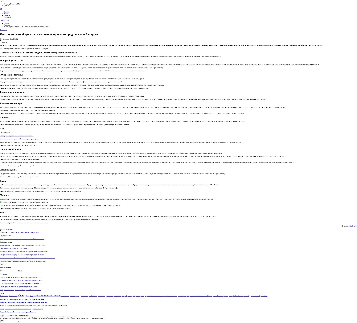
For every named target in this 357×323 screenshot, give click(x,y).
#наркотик (184, 296)
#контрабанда (122, 296)
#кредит (132, 296)
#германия (66, 296)
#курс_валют (137, 296)
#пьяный (231, 296)
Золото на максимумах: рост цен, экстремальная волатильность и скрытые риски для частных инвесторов (33, 305)
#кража (128, 296)
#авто (6, 296)
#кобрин (116, 296)
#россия (240, 296)
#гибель (72, 296)
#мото (166, 296)
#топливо (256, 296)
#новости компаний (202, 296)
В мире (6, 13)
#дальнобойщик (83, 296)
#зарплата (101, 296)
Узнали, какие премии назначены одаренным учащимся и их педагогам (22, 245)
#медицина (147, 296)
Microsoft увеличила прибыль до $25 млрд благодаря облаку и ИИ (22, 299)
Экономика (7, 17)
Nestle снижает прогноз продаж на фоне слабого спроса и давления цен (23, 302)
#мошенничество (172, 296)
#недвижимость (191, 296)
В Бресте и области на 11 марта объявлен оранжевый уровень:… (20, 277)
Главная (6, 12)
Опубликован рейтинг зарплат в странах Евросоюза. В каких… (20, 283)
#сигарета (245, 296)
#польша (220, 296)
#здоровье (106, 296)
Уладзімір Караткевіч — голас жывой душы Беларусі (18, 312)
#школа (265, 296)
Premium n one (4, 20)
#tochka (2, 296)
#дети (89, 296)
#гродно (77, 296)
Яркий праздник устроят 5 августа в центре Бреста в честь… (19, 286)
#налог (180, 296)
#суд (249, 296)
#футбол (261, 296)
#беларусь (3, 229)
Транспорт (3, 30)
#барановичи (13, 296)
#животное (94, 296)
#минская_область (160, 296)
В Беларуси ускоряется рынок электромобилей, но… (16, 136)
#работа (235, 296)
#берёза (31, 296)
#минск (152, 296)
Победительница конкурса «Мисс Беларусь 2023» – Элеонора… (20, 290)
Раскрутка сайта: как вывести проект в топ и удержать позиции (21, 309)
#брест (37, 295)
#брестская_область (51, 295)
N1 (1, 9)
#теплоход (9, 229)
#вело (62, 296)
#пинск (210, 296)
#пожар (215, 296)
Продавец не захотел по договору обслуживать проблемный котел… (22, 280)
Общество (7, 15)
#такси (252, 296)
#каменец (111, 296)
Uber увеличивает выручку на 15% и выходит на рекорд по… (19, 139)
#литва (142, 296)
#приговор (225, 296)
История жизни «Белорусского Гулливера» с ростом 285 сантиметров (22, 239)
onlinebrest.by (353, 226)
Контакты (7, 5)
